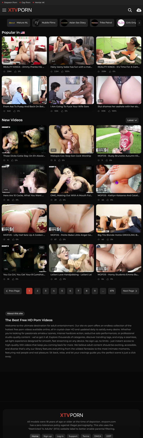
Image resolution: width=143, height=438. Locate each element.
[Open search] (130, 10)
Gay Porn (26, 2)
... (103, 291)
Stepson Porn (10, 2)
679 (112, 291)
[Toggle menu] (4, 10)
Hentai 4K (39, 2)
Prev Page (14, 291)
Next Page (128, 291)
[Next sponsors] (139, 23)
